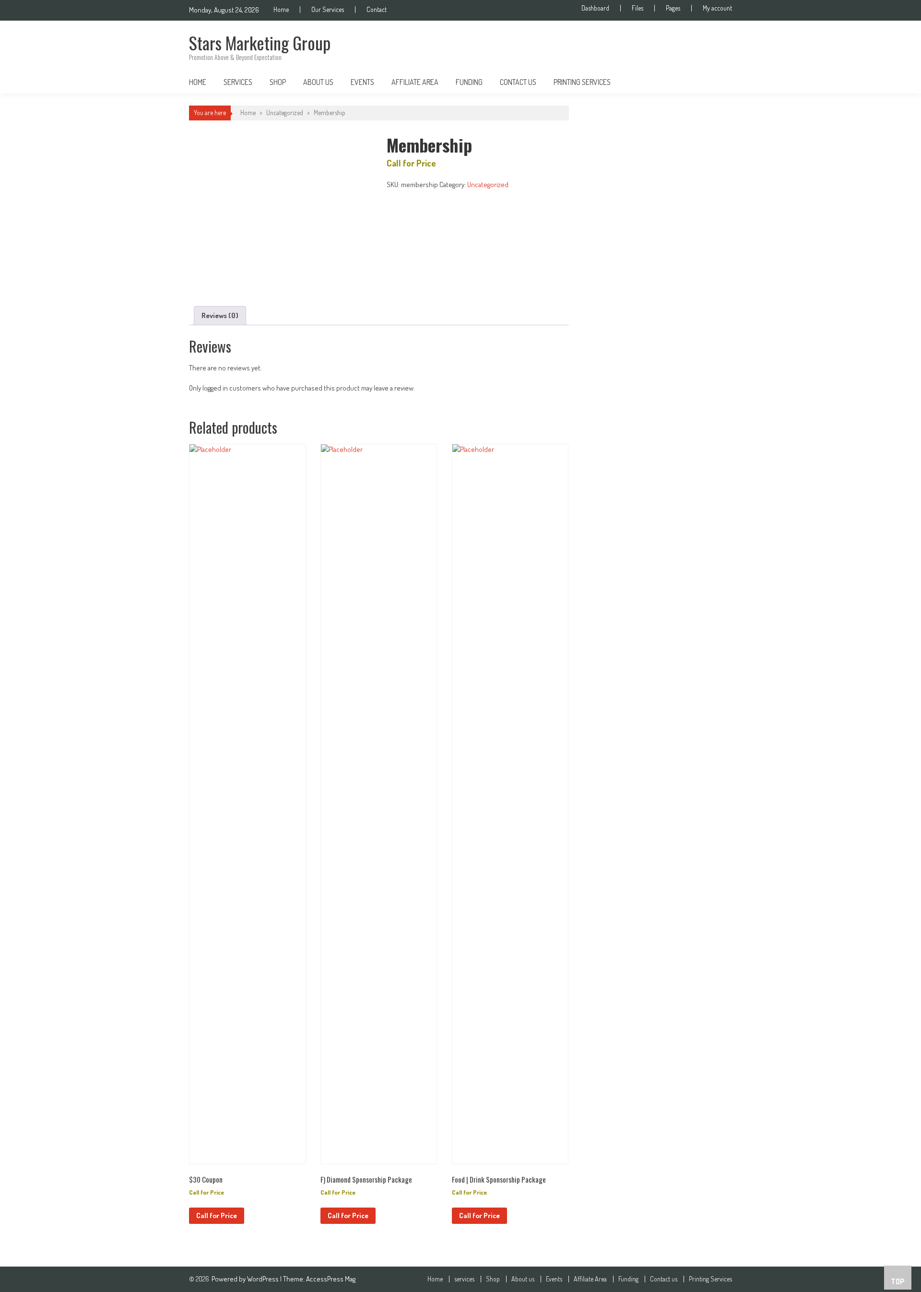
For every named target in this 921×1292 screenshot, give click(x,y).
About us (318, 82)
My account (717, 8)
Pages (673, 8)
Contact (376, 9)
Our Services (327, 9)
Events (362, 82)
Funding (469, 82)
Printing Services (582, 82)
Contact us (518, 82)
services (238, 82)
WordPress (263, 1278)
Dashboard (595, 8)
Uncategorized (284, 112)
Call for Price (216, 1215)
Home (281, 9)
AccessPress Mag (330, 1278)
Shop (278, 82)
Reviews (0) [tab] (219, 315)
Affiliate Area (414, 82)
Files (637, 8)
